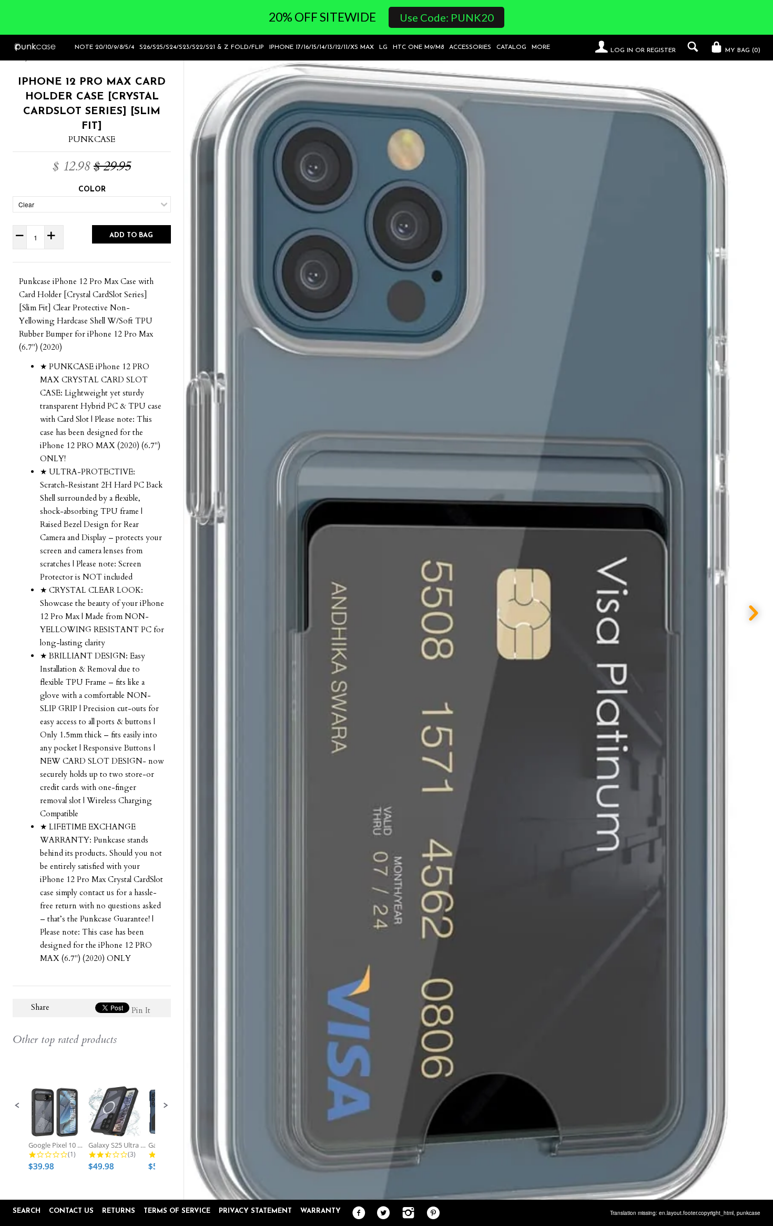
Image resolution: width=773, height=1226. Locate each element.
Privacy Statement (255, 1211)
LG (383, 47)
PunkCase (91, 139)
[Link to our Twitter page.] (381, 1213)
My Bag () (741, 50)
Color (92, 190)
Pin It (140, 1010)
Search (26, 1211)
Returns (118, 1211)
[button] (17, 1105)
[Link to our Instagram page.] (405, 1213)
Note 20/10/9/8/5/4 (104, 47)
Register (661, 50)
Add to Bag (131, 235)
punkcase (748, 1213)
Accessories (470, 47)
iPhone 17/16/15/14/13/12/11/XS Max (321, 47)
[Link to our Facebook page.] (356, 1213)
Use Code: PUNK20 (447, 17)
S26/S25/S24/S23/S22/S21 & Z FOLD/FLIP (201, 47)
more (541, 47)
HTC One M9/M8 (418, 47)
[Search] (690, 47)
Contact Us (71, 1211)
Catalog (511, 47)
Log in (622, 50)
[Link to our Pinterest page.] (430, 1213)
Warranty (320, 1211)
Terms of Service (177, 1211)
